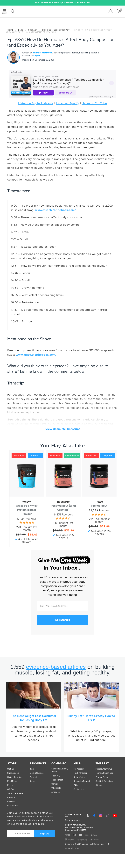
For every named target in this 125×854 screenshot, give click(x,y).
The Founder (57, 780)
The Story (55, 776)
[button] (16, 2)
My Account (79, 769)
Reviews (11, 802)
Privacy (68, 848)
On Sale (10, 769)
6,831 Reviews (63, 514)
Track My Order (80, 773)
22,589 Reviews (99, 510)
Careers (54, 784)
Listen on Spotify (67, 103)
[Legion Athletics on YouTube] (114, 815)
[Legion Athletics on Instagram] (101, 815)
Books (32, 781)
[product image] (27, 476)
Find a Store (12, 806)
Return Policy (79, 777)
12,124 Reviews (27, 518)
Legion (62, 11)
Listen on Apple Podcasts (35, 103)
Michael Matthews (42, 53)
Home (10, 30)
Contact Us (78, 789)
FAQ (76, 785)
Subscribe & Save (15, 793)
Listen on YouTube (94, 103)
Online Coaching (14, 777)
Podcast (32, 30)
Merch (10, 785)
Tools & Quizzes (36, 773)
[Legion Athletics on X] (88, 815)
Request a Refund (82, 781)
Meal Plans (12, 781)
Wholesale (56, 788)
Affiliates (55, 792)
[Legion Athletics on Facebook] (94, 815)
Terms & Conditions (104, 773)
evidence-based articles (56, 667)
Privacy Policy (102, 777)
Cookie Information (104, 781)
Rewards (11, 797)
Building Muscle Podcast (56, 30)
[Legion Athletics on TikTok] (108, 815)
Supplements (13, 773)
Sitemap (99, 785)
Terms (76, 848)
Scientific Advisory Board (59, 770)
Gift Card (11, 789)
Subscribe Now (82, 3)
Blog (20, 30)
